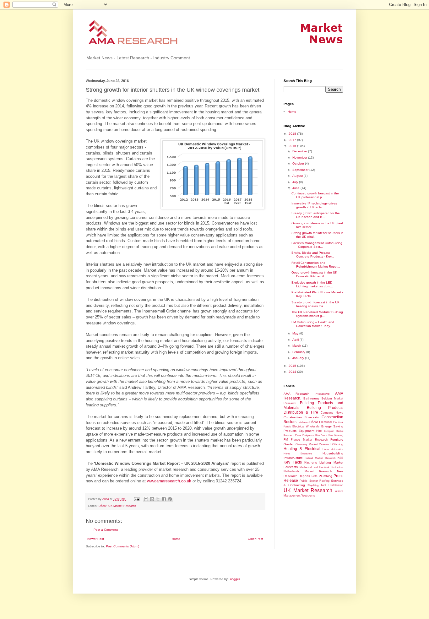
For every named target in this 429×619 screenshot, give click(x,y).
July (295, 182)
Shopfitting (312, 485)
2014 (293, 371)
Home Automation (333, 449)
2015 (293, 365)
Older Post (255, 538)
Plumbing (325, 476)
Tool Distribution (332, 485)
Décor (102, 506)
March (297, 345)
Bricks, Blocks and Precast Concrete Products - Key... (312, 254)
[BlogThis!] (152, 499)
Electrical (325, 422)
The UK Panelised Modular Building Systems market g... (317, 314)
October (298, 163)
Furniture (336, 439)
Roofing (324, 480)
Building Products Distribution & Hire (313, 410)
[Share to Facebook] (164, 499)
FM (286, 439)
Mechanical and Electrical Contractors (321, 467)
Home (176, 538)
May (295, 333)
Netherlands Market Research (308, 471)
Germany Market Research (313, 444)
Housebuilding (333, 453)
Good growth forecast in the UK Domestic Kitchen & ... (314, 274)
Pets (315, 476)
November (300, 157)
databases (303, 422)
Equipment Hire (310, 430)
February (299, 352)
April (296, 339)
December (300, 151)
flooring (338, 435)
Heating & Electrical (302, 449)
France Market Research (309, 439)
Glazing (337, 444)
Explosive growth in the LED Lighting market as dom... (312, 284)
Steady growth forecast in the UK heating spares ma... (315, 304)
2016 (293, 146)
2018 (293, 133)
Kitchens (310, 462)
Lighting (325, 462)
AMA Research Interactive (307, 393)
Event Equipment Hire (307, 435)
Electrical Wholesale (306, 426)
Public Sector (309, 480)
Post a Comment (106, 529)
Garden (289, 444)
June (296, 188)
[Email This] (146, 499)
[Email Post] (136, 499)
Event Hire (327, 435)
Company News (332, 412)
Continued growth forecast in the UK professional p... (315, 195)
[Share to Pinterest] (170, 499)
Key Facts (293, 462)
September (300, 169)
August (298, 175)
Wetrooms (308, 495)
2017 (293, 140)
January (298, 358)
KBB (340, 457)
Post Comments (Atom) (122, 546)
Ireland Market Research (320, 458)
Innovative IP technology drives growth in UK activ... (314, 205)
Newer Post (95, 538)
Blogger (234, 579)
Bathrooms (311, 398)
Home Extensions (298, 453)
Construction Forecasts (301, 417)
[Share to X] (158, 499)
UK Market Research (122, 506)
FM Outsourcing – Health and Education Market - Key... (312, 324)
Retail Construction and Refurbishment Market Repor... (315, 264)
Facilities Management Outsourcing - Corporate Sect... (316, 244)
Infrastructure (293, 457)
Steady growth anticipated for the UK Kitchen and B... (315, 215)
